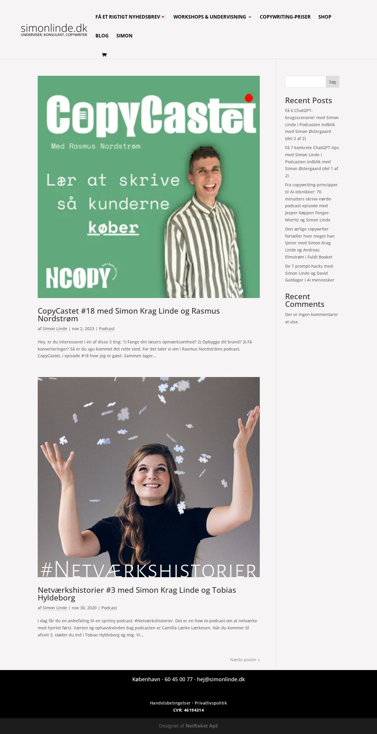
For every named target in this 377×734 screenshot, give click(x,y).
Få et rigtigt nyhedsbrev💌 (130, 17)
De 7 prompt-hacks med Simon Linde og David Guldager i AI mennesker (309, 273)
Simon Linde (55, 328)
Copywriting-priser (285, 17)
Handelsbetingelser (170, 703)
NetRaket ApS (202, 726)
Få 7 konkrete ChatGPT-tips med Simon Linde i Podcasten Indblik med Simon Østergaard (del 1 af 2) (312, 161)
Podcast (107, 328)
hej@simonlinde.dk (221, 679)
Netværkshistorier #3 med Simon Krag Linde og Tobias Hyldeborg (137, 594)
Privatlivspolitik (211, 703)
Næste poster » (245, 659)
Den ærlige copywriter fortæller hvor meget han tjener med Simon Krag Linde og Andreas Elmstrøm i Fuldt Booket (310, 243)
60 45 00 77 (179, 679)
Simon (124, 36)
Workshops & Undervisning (209, 17)
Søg (332, 82)
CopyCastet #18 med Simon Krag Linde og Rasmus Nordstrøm (129, 314)
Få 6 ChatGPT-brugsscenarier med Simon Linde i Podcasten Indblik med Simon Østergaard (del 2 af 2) (312, 124)
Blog (102, 36)
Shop (324, 17)
